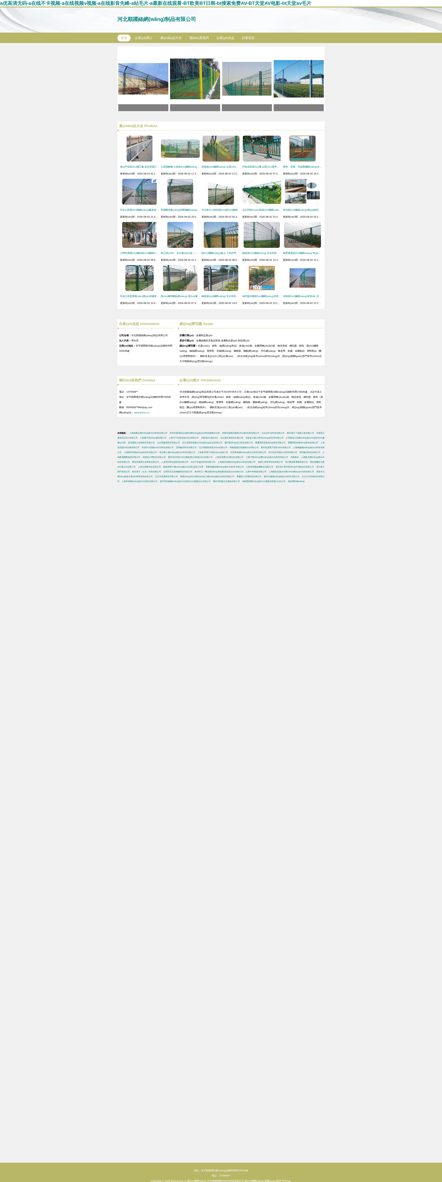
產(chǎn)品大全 (171, 38)
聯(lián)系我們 (199, 38)
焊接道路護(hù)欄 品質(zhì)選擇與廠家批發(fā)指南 (269, 166)
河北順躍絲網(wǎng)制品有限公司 (156, 19)
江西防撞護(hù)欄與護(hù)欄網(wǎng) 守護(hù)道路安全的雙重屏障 (156, 253)
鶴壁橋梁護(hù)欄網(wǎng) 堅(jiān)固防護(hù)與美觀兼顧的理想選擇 (320, 253)
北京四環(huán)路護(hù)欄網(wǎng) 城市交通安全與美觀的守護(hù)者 (280, 209)
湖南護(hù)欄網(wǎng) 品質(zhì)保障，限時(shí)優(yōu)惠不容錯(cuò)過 (240, 166)
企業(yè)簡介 (144, 38)
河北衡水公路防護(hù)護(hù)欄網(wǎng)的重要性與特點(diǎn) (234, 209)
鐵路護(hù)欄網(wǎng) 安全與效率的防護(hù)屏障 (269, 253)
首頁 (124, 38)
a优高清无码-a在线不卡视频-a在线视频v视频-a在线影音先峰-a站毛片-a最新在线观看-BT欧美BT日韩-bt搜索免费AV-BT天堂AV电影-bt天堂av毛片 (155, 3)
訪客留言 (248, 38)
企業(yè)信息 (225, 38)
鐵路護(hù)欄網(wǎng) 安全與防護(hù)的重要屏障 (228, 296)
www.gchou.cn (142, 412)
